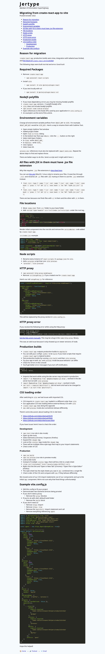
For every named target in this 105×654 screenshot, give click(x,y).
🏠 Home (23, 651)
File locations (28, 31)
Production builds (29, 39)
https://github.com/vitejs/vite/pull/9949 (37, 418)
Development (31, 44)
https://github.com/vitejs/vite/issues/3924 (38, 420)
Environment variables (31, 26)
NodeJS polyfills (29, 24)
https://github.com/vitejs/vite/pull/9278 (37, 416)
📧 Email (44, 651)
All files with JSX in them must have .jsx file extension (43, 28)
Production (30, 46)
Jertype (30, 4)
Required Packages (30, 22)
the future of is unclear (38, 61)
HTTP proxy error (29, 37)
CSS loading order (30, 42)
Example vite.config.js (31, 48)
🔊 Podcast (33, 651)
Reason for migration (31, 19)
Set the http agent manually (30, 338)
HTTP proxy (27, 35)
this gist (32, 174)
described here (56, 170)
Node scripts (28, 33)
